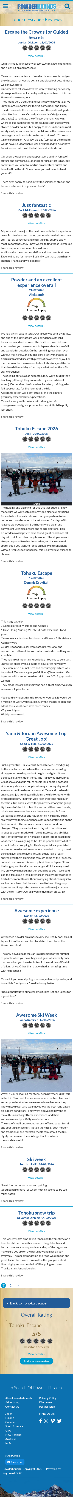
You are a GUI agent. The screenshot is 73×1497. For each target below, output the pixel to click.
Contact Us (12, 1406)
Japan (8, 1413)
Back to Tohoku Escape (28, 1303)
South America (14, 1426)
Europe (9, 1417)
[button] (36, 1354)
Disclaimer (45, 1402)
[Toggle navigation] (6, 6)
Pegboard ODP (12, 1473)
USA (8, 1430)
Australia (10, 1439)
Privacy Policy (48, 1398)
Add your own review (36, 1361)
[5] (22, 1341)
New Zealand (13, 1434)
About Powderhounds (18, 1398)
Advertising (12, 1402)
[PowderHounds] (36, 5)
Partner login (47, 1406)
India (8, 1443)
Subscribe (16, 1462)
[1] (3, 1285)
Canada (10, 1422)
